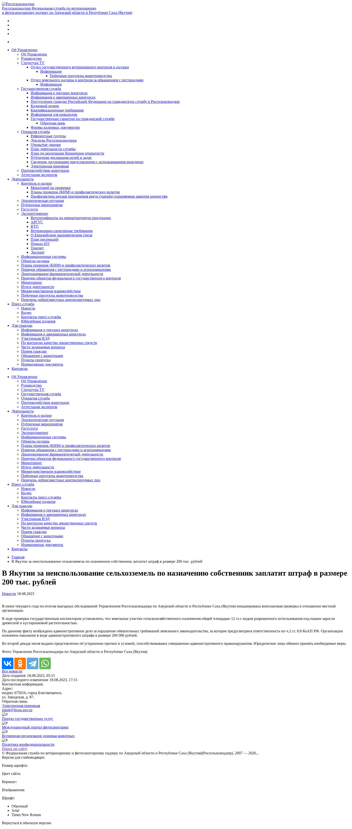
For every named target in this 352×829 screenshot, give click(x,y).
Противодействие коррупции (45, 170)
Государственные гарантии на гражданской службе (72, 119)
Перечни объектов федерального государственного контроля (71, 278)
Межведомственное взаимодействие (51, 291)
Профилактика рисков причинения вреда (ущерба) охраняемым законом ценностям (99, 196)
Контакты (19, 369)
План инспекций (44, 239)
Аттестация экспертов (39, 175)
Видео (26, 313)
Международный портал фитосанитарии (35, 727)
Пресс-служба (22, 304)
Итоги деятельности (37, 287)
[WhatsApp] (45, 663)
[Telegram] (32, 663)
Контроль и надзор (36, 183)
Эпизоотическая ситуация (42, 201)
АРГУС (37, 222)
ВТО (35, 226)
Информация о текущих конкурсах (59, 93)
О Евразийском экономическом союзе (61, 235)
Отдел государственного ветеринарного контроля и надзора (80, 67)
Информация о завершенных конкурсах (63, 97)
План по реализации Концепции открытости (67, 153)
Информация (51, 71)
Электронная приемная (50, 166)
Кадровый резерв (45, 106)
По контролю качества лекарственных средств (59, 343)
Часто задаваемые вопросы (43, 347)
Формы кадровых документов (55, 127)
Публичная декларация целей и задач (61, 158)
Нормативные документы (42, 364)
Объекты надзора (35, 261)
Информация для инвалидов (54, 114)
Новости (28, 308)
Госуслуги (29, 209)
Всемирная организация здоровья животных (38, 736)
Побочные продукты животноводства (81, 76)
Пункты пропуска (36, 360)
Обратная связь (52, 123)
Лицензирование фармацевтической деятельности (62, 274)
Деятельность (22, 179)
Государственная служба (41, 89)
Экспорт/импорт (34, 213)
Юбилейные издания (38, 321)
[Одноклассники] (20, 663)
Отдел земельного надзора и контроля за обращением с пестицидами (87, 80)
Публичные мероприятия (41, 205)
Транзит (37, 248)
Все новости (12, 671)
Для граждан (21, 325)
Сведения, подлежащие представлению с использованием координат (87, 162)
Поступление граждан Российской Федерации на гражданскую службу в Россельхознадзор (105, 102)
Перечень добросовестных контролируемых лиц (60, 300)
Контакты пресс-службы (41, 317)
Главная (17, 557)
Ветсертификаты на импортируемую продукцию (71, 218)
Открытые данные (46, 145)
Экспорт (38, 252)
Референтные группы (48, 136)
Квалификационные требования (57, 110)
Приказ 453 (40, 244)
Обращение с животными (42, 356)
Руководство (31, 58)
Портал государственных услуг (27, 719)
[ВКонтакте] (7, 663)
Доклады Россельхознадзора (54, 140)
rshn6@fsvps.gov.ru (17, 710)
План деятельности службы (53, 149)
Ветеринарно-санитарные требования (61, 231)
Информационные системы (43, 257)
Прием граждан (34, 351)
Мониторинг (31, 282)
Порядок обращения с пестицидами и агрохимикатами (66, 269)
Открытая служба (35, 132)
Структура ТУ (32, 63)
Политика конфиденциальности (28, 744)
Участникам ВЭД (35, 338)
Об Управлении (24, 50)
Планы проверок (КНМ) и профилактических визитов (75, 192)
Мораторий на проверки (51, 188)
